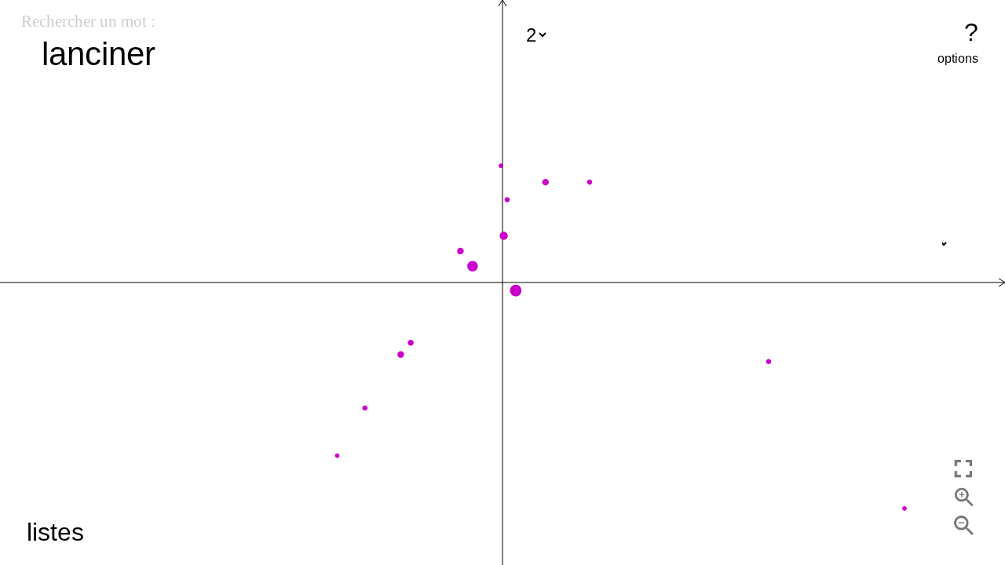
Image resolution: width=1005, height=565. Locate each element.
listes (55, 532)
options (957, 58)
